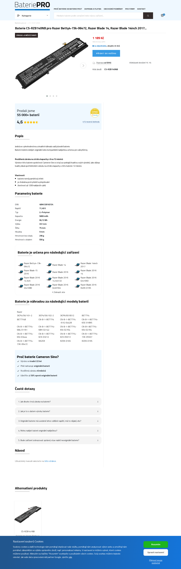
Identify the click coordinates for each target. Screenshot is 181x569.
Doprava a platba (92, 9)
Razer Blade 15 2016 (30, 272)
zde (70, 557)
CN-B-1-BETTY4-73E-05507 (90, 335)
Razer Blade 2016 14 (88, 272)
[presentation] (20, 65)
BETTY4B (21, 319)
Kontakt (141, 9)
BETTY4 (85, 315)
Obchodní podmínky (113, 9)
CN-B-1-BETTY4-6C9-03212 (47, 335)
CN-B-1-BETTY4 (46, 319)
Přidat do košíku (106, 53)
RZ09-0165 (65, 341)
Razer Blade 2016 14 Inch (32, 279)
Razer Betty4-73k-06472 (32, 264)
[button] (47, 96)
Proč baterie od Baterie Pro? (68, 9)
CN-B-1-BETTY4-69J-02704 (68, 328)
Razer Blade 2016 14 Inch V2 (60, 279)
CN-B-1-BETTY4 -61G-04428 (68, 321)
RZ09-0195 (87, 341)
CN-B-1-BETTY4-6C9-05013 (68, 335)
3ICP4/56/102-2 (46, 315)
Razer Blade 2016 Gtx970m (60, 286)
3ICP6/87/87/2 (67, 315)
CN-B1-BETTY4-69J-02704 (89, 328)
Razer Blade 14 (59, 265)
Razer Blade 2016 (60, 272)
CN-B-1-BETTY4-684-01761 (25, 328)
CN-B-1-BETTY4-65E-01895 (90, 321)
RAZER (42, 341)
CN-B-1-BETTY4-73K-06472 (25, 342)
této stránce (50, 461)
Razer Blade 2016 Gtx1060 (88, 279)
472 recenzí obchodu (91, 122)
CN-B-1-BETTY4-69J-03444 (25, 335)
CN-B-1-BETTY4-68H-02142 (47, 328)
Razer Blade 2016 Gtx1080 (32, 286)
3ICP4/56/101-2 (24, 315)
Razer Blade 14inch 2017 (89, 264)
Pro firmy (130, 9)
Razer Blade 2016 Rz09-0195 (88, 286)
